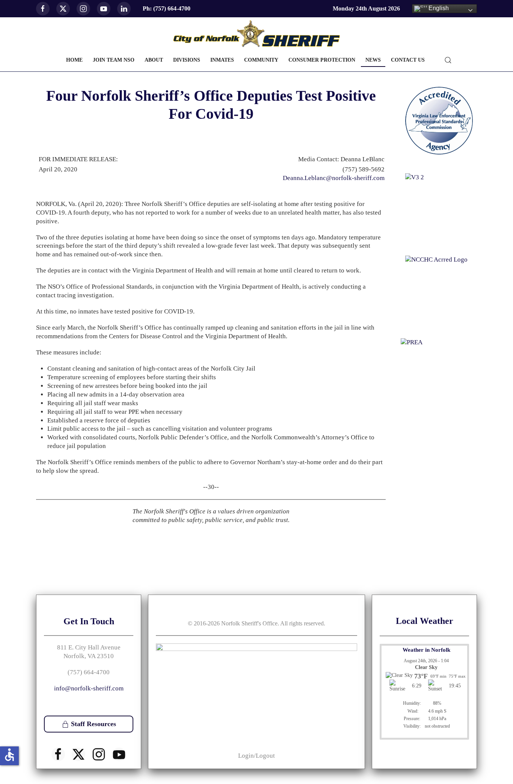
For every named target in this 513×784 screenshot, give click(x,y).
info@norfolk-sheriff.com (89, 688)
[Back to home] (256, 34)
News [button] (373, 60)
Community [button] (261, 60)
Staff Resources (93, 724)
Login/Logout (256, 755)
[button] (448, 60)
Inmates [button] (222, 60)
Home (74, 60)
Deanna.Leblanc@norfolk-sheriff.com (334, 178)
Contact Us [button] (408, 60)
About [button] (154, 60)
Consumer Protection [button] (321, 60)
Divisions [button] (186, 60)
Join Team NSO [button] (113, 60)
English (438, 8)
